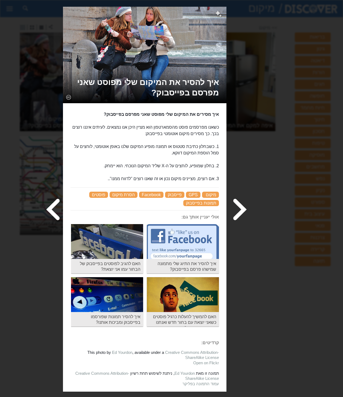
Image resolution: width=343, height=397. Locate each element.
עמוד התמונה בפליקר (200, 383)
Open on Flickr (206, 363)
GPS (193, 194)
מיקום (211, 194)
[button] (144, 87)
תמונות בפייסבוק (201, 203)
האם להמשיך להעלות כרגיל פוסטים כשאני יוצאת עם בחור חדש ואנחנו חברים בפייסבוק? (184, 322)
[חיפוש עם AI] (218, 14)
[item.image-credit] (68, 97)
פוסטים (98, 194)
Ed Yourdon (122, 352)
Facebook (151, 194)
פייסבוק (175, 194)
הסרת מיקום (123, 194)
